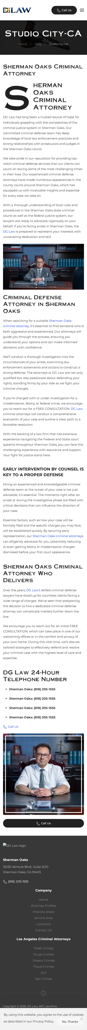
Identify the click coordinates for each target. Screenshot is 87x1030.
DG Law (9, 231)
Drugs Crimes (43, 954)
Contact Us (43, 930)
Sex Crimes (43, 979)
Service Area (43, 918)
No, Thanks (70, 1021)
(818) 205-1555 (17, 881)
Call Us (66, 10)
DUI (44, 973)
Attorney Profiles (43, 906)
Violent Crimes (44, 960)
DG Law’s (33, 590)
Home (43, 899)
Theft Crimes (43, 948)
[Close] (81, 1019)
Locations (43, 924)
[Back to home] (17, 10)
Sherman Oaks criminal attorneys (58, 536)
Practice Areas (43, 912)
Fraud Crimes (43, 966)
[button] (82, 10)
